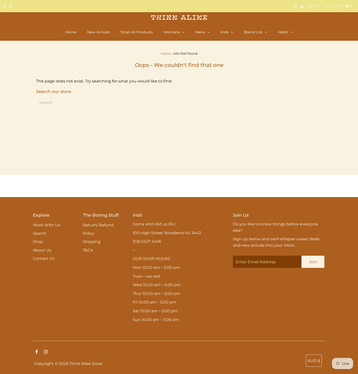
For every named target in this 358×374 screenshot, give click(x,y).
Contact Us (44, 258)
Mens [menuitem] (200, 32)
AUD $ (313, 6)
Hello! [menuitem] (283, 32)
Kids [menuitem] (224, 32)
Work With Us (46, 225)
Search (39, 233)
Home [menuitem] (70, 32)
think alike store (85, 363)
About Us (42, 250)
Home (166, 53)
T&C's (88, 250)
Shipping (92, 241)
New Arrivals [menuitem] (98, 32)
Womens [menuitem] (171, 32)
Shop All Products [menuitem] (137, 32)
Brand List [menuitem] (253, 32)
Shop (38, 241)
